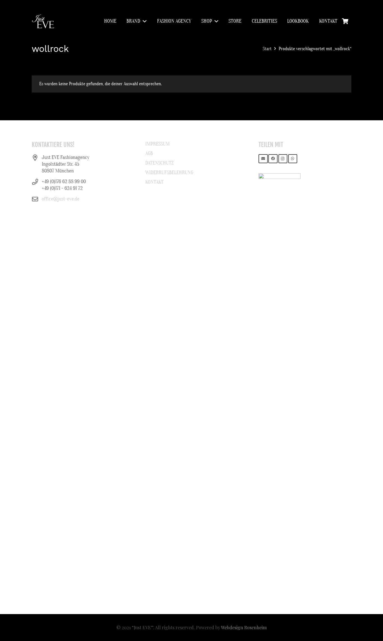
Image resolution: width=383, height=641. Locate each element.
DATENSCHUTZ (159, 163)
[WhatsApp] (292, 158)
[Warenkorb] (345, 21)
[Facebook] (273, 158)
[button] (143, 21)
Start (267, 48)
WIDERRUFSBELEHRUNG (169, 173)
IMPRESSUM (157, 144)
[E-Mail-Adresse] (263, 158)
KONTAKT (154, 182)
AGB (149, 153)
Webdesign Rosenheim (244, 627)
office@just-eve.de (60, 199)
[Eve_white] (43, 21)
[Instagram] (283, 158)
